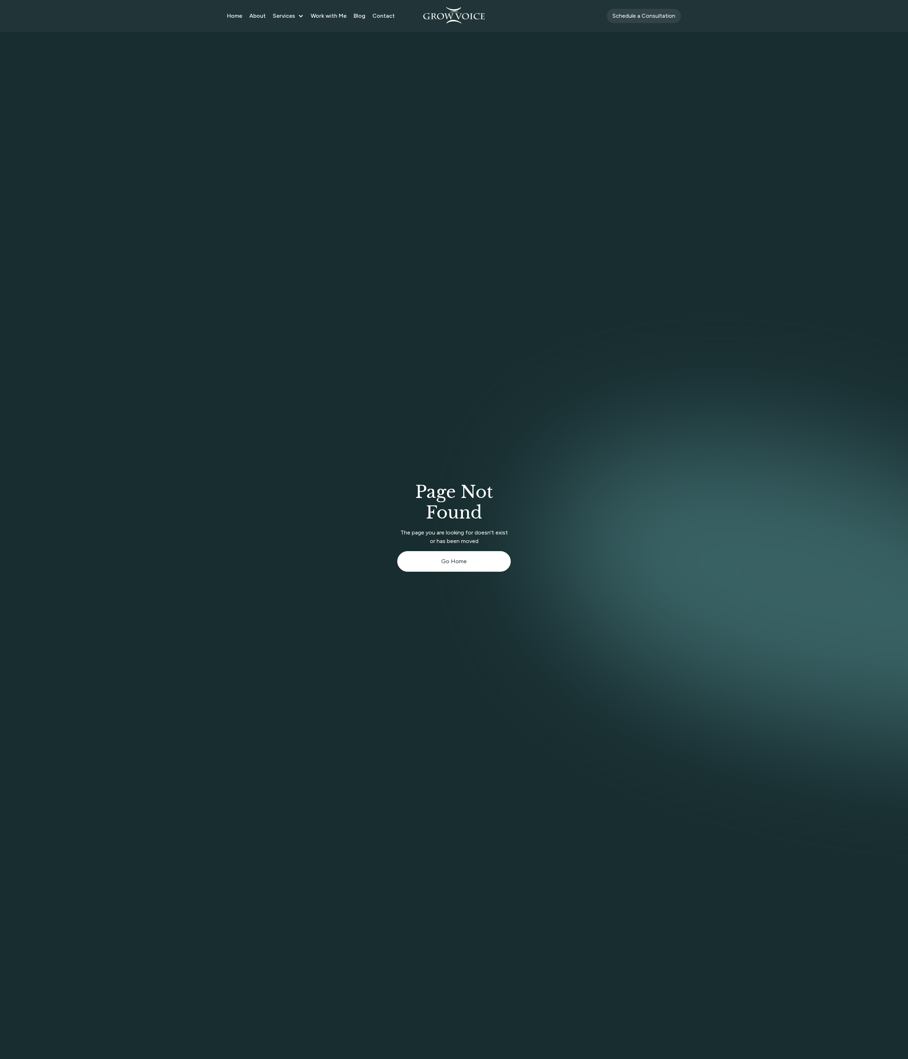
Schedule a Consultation (644, 15)
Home (234, 15)
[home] (454, 16)
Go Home (454, 561)
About (257, 15)
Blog (359, 15)
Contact (383, 15)
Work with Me (329, 15)
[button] (288, 16)
